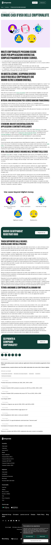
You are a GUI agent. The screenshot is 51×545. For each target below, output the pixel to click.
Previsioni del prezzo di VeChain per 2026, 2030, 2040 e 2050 (16, 382)
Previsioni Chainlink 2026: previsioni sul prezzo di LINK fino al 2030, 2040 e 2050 (21, 388)
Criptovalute (4, 446)
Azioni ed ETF (5, 450)
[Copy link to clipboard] (19, 355)
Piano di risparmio (6, 498)
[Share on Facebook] (2, 355)
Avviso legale (8, 527)
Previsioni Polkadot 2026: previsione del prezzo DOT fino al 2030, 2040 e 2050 (21, 393)
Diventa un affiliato (6, 493)
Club (3, 495)
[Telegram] (8, 521)
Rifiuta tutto (42, 536)
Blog (47, 514)
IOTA (8, 154)
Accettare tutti (29, 536)
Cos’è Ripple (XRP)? (6, 398)
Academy (7, 7)
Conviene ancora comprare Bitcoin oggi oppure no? (14, 409)
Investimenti (4, 474)
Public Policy (40, 514)
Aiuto (3, 516)
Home (2, 7)
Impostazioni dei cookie (35, 540)
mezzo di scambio (20, 92)
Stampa (33, 514)
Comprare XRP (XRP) (6, 461)
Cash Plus (4, 487)
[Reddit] (11, 521)
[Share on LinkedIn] (9, 355)
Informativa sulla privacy (17, 527)
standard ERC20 (27, 134)
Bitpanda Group (6, 514)
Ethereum (37, 129)
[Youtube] (16, 521)
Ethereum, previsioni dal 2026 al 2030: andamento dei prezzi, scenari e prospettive (22, 431)
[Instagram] (19, 521)
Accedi (35, 2)
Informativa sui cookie (28, 532)
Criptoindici (4, 448)
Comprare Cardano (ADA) (7, 465)
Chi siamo (16, 514)
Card (3, 500)
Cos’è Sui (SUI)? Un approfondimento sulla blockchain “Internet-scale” (19, 420)
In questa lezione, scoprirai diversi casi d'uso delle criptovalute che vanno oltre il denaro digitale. (25, 367)
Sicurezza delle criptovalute (8, 480)
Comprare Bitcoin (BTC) (7, 456)
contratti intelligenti (5, 134)
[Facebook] (3, 521)
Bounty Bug (19, 529)
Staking (3, 489)
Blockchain (4, 478)
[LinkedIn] (14, 521)
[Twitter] (6, 521)
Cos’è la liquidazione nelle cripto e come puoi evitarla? (14, 415)
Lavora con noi (24, 514)
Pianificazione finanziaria (7, 476)
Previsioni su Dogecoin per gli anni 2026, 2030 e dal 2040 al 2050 (17, 404)
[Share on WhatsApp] (16, 355)
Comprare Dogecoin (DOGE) (8, 463)
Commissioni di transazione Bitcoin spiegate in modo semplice (16, 425)
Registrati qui (41, 232)
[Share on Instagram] (5, 355)
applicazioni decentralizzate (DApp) (27, 132)
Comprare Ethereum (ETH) (8, 458)
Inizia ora (42, 2)
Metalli (3, 452)
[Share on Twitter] (12, 355)
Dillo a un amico (5, 491)
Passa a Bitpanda (5, 454)
